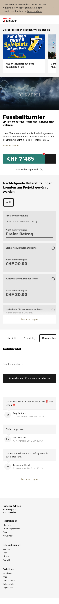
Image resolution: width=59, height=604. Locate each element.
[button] (52, 19)
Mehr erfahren (34, 11)
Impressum (8, 587)
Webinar (6, 549)
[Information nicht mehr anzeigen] (53, 8)
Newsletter (7, 536)
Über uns (7, 525)
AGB (5, 577)
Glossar (6, 556)
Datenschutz (8, 584)
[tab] (8, 202)
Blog (5, 532)
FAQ (5, 553)
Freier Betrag (19, 234)
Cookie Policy (9, 580)
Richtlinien (7, 573)
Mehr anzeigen (29, 319)
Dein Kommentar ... (13, 364)
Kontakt (6, 560)
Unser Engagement (11, 529)
